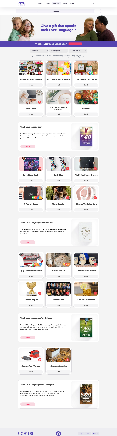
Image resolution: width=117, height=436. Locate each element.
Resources (56, 3)
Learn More (56, 11)
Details (31, 85)
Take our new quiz (75, 44)
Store (72, 3)
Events (65, 3)
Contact (95, 434)
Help (81, 434)
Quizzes (47, 3)
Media (87, 434)
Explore (28, 146)
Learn (40, 3)
